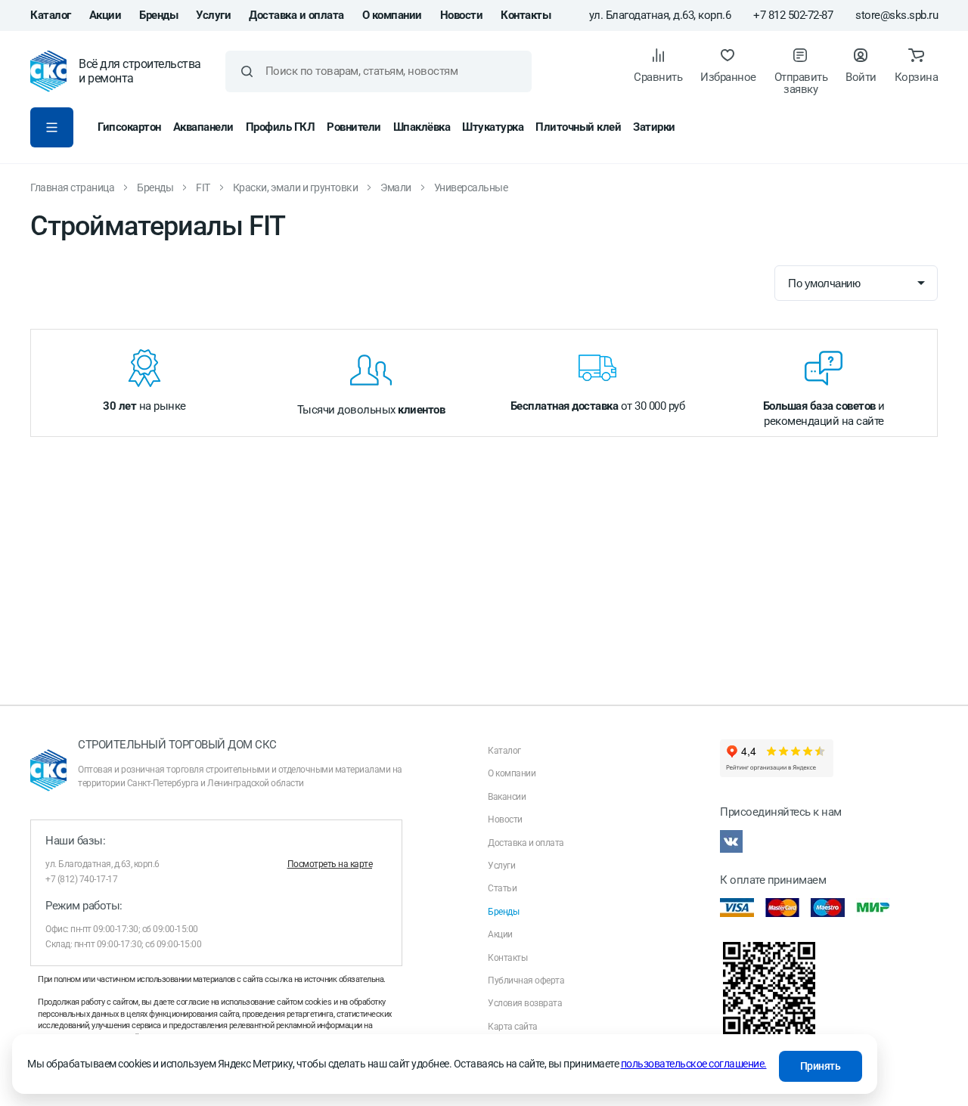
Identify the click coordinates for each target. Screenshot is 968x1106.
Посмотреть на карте (330, 864)
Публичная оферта (526, 980)
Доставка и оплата (296, 15)
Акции (105, 15)
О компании (392, 15)
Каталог (50, 15)
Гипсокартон (129, 127)
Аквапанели (203, 127)
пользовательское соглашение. (694, 1064)
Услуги (213, 15)
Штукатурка (492, 127)
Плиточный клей (578, 127)
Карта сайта (513, 1026)
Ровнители (354, 127)
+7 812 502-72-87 (793, 15)
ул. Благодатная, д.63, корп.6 (660, 15)
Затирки (654, 127)
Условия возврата (525, 1003)
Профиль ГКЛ (280, 127)
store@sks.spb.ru (896, 15)
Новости (461, 15)
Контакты (526, 15)
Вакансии (507, 797)
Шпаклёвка (422, 127)
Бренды (158, 15)
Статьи (502, 888)
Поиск (246, 71)
